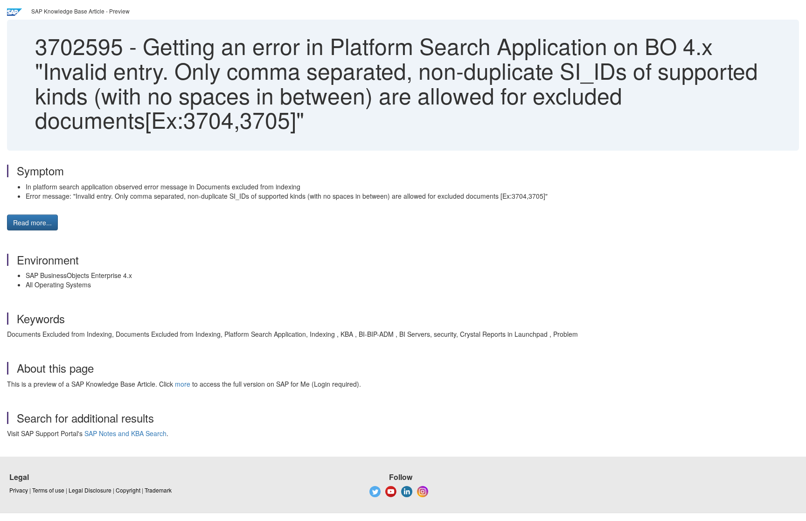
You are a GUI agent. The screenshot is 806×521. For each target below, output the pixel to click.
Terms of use (48, 490)
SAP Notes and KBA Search (125, 433)
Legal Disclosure (90, 490)
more (182, 384)
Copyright (128, 490)
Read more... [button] (32, 222)
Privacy (18, 490)
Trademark (158, 490)
